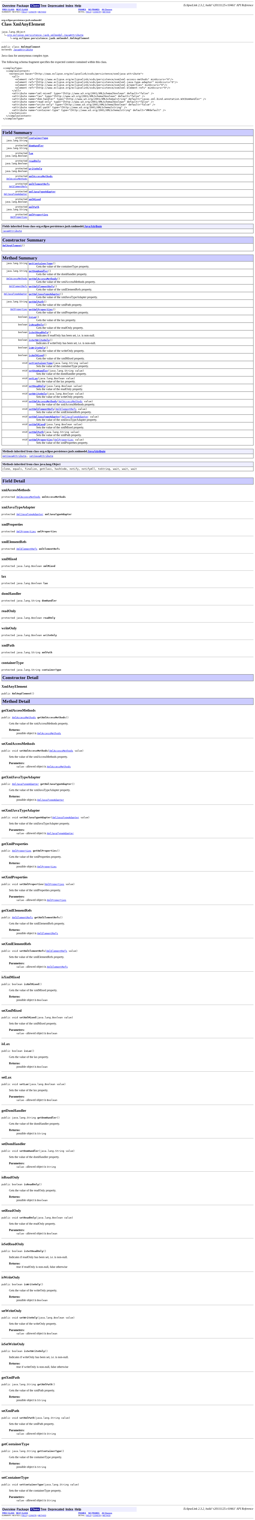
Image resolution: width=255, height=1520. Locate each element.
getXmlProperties (41, 309)
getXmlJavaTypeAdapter (44, 294)
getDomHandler (38, 271)
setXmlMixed (37, 424)
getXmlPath (36, 301)
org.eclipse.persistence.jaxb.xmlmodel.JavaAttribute (45, 35)
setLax (33, 378)
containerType (38, 138)
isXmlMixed (36, 355)
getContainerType (41, 263)
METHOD (42, 12)
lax (31, 153)
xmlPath (34, 207)
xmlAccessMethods (41, 176)
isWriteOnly (37, 347)
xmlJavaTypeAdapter (42, 191)
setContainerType (41, 363)
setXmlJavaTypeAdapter (44, 416)
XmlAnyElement (12, 245)
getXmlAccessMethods (43, 278)
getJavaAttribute (14, 456)
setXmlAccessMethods (43, 401)
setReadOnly (37, 386)
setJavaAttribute (41, 456)
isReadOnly (36, 324)
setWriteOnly (38, 393)
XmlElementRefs (18, 186)
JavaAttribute (23, 49)
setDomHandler (38, 370)
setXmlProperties (41, 439)
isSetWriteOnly (39, 340)
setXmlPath (36, 432)
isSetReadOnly (38, 332)
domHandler (36, 145)
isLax (32, 317)
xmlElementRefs (39, 184)
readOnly (35, 161)
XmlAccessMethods (16, 179)
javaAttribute (12, 231)
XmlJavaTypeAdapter (15, 194)
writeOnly (35, 168)
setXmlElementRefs (41, 409)
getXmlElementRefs (41, 286)
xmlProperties (38, 214)
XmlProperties (18, 217)
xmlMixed (35, 199)
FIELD (24, 12)
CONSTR (32, 12)
